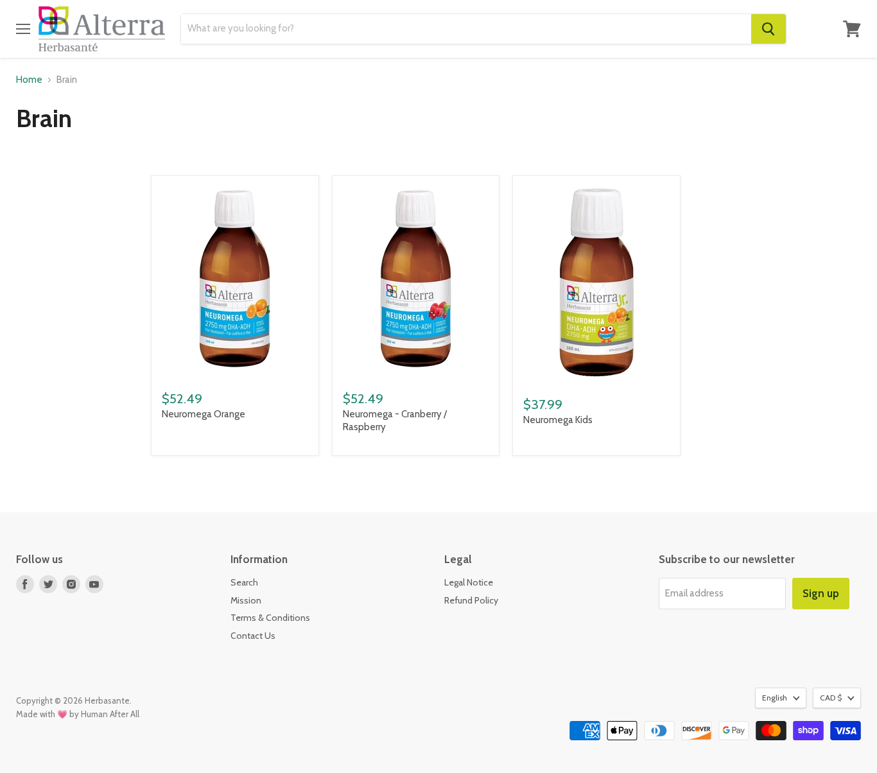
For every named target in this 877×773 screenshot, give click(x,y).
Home (29, 79)
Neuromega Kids (558, 420)
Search (244, 582)
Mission (245, 600)
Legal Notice (468, 582)
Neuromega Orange (203, 414)
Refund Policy (471, 600)
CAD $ (831, 697)
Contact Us (252, 635)
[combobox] (466, 29)
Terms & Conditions (270, 617)
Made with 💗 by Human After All (77, 714)
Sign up (821, 593)
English (774, 697)
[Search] (768, 29)
